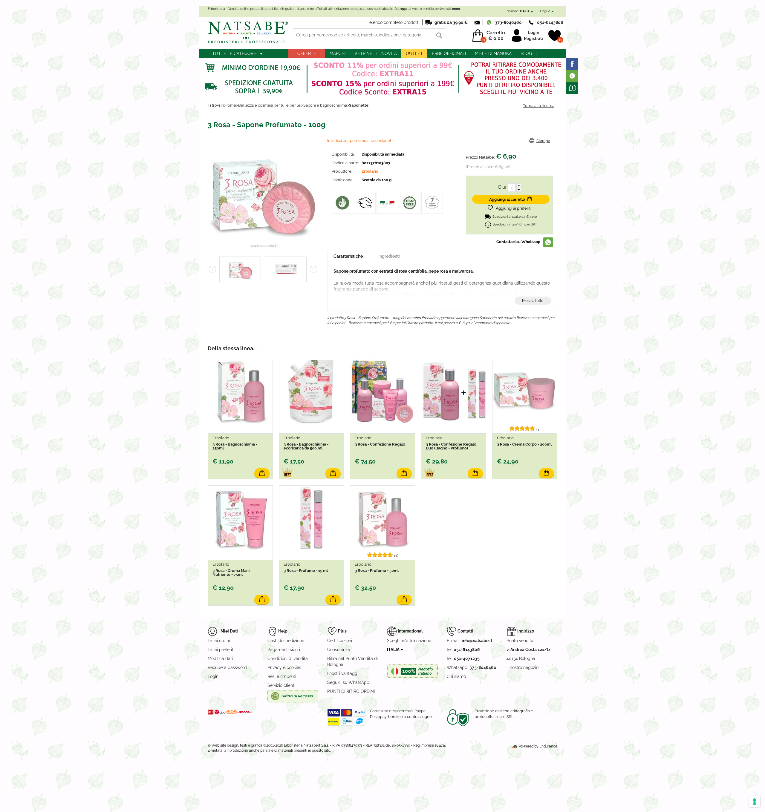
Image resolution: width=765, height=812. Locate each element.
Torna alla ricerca (538, 105)
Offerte (306, 53)
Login (533, 32)
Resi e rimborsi (281, 676)
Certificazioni (339, 640)
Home (230, 105)
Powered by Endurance (537, 746)
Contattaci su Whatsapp (518, 242)
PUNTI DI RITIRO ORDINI (351, 691)
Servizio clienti (281, 685)
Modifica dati (220, 658)
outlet (414, 53)
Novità (389, 53)
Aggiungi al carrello (507, 199)
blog (526, 53)
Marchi (337, 53)
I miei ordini (219, 640)
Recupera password (227, 667)
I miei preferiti (221, 649)
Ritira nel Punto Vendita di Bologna (352, 661)
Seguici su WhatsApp (348, 682)
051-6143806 (550, 22)
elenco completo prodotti (394, 22)
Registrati (533, 38)
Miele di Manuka (493, 53)
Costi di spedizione (285, 640)
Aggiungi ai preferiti (513, 208)
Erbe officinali (449, 53)
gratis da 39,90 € (451, 22)
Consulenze (338, 649)
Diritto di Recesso (297, 696)
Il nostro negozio (522, 667)
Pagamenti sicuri (283, 649)
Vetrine (363, 53)
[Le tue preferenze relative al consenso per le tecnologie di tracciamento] (754, 801)
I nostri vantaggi (342, 673)
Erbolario (370, 171)
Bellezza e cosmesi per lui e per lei (269, 105)
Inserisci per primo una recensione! (359, 140)
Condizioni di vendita (287, 658)
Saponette (358, 105)
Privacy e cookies (284, 667)
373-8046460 (508, 22)
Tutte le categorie (234, 53)
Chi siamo (456, 676)
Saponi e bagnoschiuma (325, 105)
